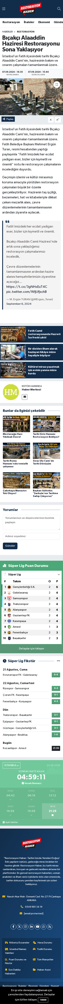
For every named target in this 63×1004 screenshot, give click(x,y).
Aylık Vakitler (11, 822)
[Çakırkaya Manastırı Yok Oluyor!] (16, 480)
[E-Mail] (24, 397)
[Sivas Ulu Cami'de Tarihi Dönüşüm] (46, 450)
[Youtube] (37, 926)
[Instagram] (25, 926)
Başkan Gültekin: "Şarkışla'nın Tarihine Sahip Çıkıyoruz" (45, 494)
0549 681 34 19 (33, 907)
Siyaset (55, 986)
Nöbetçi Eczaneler (19, 942)
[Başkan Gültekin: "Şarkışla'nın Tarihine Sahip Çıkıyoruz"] (46, 480)
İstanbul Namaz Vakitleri (16, 951)
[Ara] (59, 9)
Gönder (10, 545)
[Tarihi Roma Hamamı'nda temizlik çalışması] (16, 450)
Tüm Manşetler (45, 959)
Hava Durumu (45, 942)
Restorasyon (11, 22)
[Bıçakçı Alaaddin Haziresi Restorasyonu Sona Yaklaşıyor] (31, 96)
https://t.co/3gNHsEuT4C (26, 286)
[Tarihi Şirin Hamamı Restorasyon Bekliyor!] (46, 423)
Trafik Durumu (44, 949)
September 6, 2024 (18, 304)
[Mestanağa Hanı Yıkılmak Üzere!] (16, 423)
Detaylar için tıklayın (31, 648)
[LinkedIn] (31, 926)
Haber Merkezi (31, 389)
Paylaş (10, 119)
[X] (19, 926)
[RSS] (49, 926)
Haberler (7, 32)
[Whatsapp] (43, 926)
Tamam (43, 1000)
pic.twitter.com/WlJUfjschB (26, 291)
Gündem (44, 986)
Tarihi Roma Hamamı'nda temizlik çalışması (15, 464)
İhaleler (29, 22)
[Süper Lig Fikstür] (58, 661)
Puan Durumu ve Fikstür (16, 961)
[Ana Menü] (3, 9)
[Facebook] (13, 926)
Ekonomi (44, 22)
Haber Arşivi (44, 970)
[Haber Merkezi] (11, 392)
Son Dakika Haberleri (13, 972)
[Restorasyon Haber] (30, 9)
